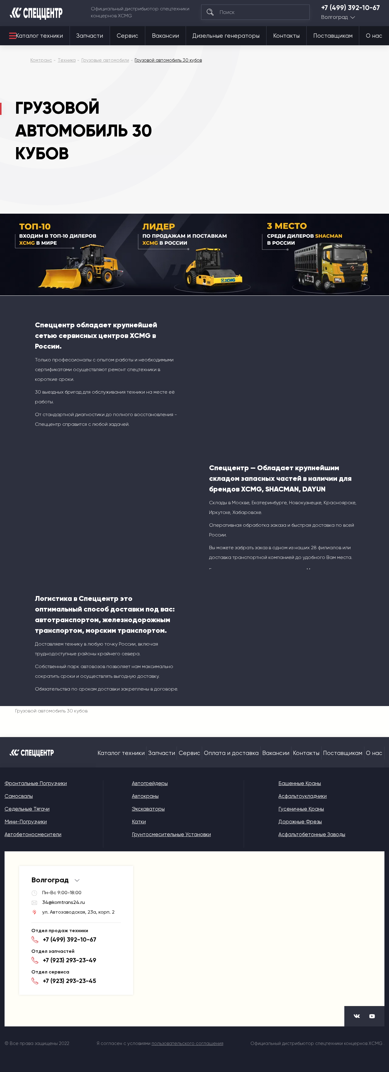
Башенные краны (299, 783)
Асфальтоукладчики (302, 796)
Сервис (127, 36)
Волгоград (334, 17)
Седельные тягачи (27, 809)
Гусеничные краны (301, 809)
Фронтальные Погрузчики (36, 783)
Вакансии (165, 36)
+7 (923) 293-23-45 (69, 980)
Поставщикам (333, 36)
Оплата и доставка (231, 753)
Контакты (286, 36)
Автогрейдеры (150, 783)
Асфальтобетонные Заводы (311, 834)
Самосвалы (19, 796)
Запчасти (89, 36)
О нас (374, 36)
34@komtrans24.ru (63, 902)
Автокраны (145, 796)
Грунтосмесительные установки (171, 834)
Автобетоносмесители (33, 834)
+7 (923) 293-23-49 (69, 960)
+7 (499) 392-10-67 (350, 8)
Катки (139, 822)
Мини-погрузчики (26, 822)
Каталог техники (39, 36)
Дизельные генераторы (226, 36)
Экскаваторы (148, 809)
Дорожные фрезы (300, 822)
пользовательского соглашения (187, 1043)
